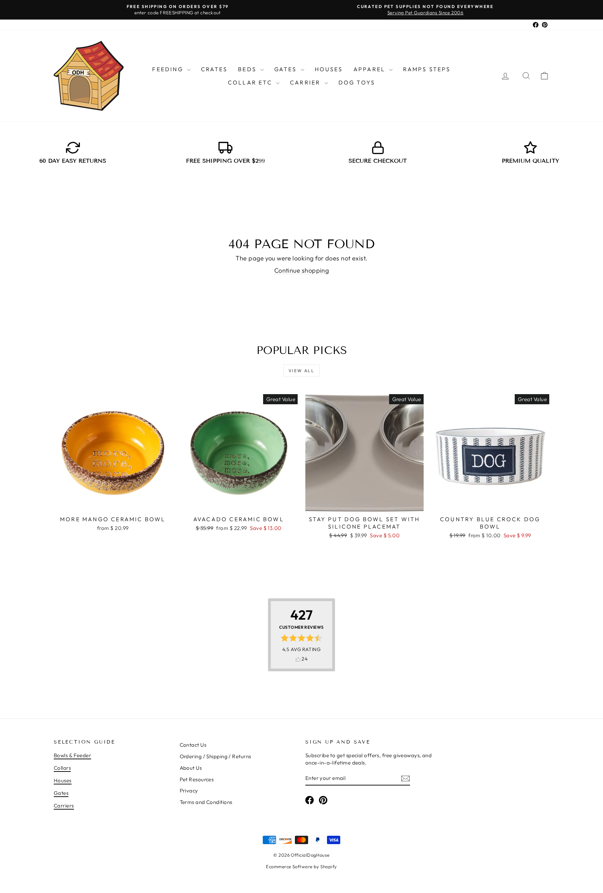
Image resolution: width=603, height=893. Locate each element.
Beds (248, 69)
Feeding (168, 69)
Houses (329, 69)
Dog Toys (356, 82)
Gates (286, 69)
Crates (214, 69)
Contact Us (193, 744)
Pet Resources (197, 779)
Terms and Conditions (206, 802)
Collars (62, 768)
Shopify (328, 866)
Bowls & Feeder (72, 755)
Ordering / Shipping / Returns (215, 756)
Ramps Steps (427, 69)
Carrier (306, 82)
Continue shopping (301, 270)
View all (301, 370)
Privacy (189, 790)
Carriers (64, 805)
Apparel (370, 69)
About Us (191, 768)
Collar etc (251, 82)
